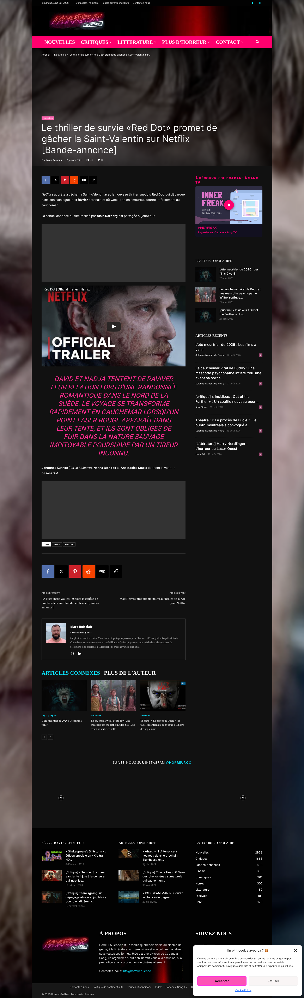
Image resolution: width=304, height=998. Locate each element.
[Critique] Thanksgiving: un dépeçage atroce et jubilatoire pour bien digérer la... (86, 897)
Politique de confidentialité (108, 987)
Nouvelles (59, 42)
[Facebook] (252, 3)
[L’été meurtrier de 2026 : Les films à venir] (64, 695)
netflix (57, 544)
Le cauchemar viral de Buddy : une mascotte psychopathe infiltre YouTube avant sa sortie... (228, 373)
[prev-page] (44, 737)
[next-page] (50, 737)
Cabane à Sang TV (176, 987)
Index (158, 987)
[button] (296, 950)
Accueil (46, 54)
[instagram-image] (61, 797)
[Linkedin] (81, 653)
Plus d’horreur (184, 42)
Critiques (94, 42)
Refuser (273, 981)
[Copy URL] (93, 180)
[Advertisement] (114, 253)
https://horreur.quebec (80, 632)
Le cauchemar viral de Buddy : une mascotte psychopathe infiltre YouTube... (240, 293)
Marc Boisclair (54, 159)
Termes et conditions (139, 987)
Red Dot (69, 544)
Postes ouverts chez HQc (115, 2)
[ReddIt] (74, 180)
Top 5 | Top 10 (49, 715)
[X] (55, 180)
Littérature (135, 42)
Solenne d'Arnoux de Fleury (209, 355)
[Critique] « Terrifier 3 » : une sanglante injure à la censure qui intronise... (85, 876)
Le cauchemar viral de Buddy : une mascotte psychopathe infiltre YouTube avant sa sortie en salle (113, 724)
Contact (228, 42)
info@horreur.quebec (137, 971)
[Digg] (84, 180)
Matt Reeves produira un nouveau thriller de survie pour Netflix (153, 601)
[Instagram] (259, 3)
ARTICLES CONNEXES (71, 673)
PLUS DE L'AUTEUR (130, 673)
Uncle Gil (200, 454)
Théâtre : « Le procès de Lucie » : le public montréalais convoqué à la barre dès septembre (162, 724)
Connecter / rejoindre (87, 2)
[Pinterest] (65, 180)
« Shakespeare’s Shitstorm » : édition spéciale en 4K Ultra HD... (86, 855)
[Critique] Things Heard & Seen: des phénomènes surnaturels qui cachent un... (164, 876)
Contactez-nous (141, 2)
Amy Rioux (201, 407)
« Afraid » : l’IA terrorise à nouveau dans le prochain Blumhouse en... (159, 855)
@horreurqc (178, 762)
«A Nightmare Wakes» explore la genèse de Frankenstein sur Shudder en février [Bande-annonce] (70, 603)
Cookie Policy (243, 990)
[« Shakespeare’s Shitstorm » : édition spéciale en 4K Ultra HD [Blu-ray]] (52, 855)
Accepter (222, 981)
